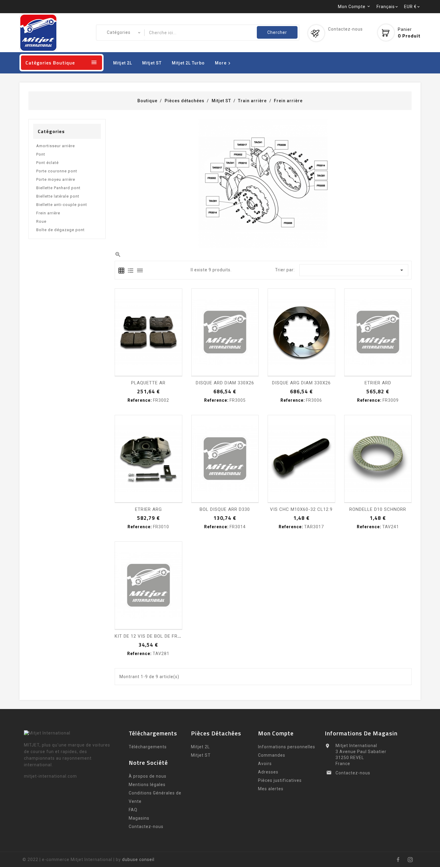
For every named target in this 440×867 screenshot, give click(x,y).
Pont (40, 154)
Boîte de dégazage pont (60, 230)
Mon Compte (276, 733)
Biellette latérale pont (57, 196)
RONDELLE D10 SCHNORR (377, 509)
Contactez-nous (345, 29)
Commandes (271, 755)
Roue (41, 221)
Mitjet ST (152, 63)
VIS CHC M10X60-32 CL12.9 (301, 509)
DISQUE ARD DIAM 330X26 (225, 383)
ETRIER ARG (148, 509)
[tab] (121, 270)
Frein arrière (48, 213)
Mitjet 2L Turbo (188, 63)
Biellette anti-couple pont (61, 204)
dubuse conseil (138, 859)
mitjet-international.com (50, 776)
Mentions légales (147, 784)
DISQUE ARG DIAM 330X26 (301, 383)
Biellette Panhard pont (58, 188)
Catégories (51, 131)
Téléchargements (148, 746)
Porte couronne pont (56, 171)
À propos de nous (147, 776)
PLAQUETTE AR (148, 383)
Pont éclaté (47, 162)
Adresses (268, 772)
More (223, 63)
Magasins (139, 818)
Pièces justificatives (280, 780)
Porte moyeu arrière (55, 179)
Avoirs (265, 763)
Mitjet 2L (122, 63)
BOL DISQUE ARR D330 (225, 509)
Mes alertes (270, 788)
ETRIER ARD (378, 383)
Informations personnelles (286, 746)
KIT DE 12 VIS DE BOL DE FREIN (150, 636)
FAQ (133, 809)
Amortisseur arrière (55, 146)
